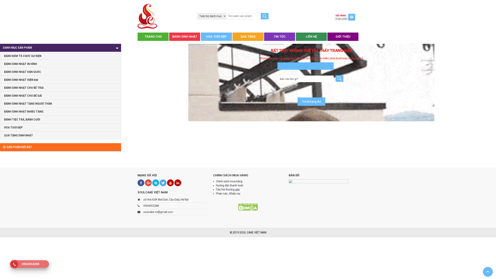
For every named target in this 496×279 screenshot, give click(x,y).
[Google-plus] (148, 182)
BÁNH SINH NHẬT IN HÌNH (20, 63)
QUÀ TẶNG (248, 36)
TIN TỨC (280, 36)
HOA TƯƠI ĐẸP (216, 36)
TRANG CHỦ (153, 36)
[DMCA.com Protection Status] (248, 206)
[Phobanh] (147, 16)
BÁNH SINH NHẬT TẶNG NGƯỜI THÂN (28, 103)
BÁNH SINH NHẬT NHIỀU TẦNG (23, 111)
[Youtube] (170, 182)
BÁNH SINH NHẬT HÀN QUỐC (22, 71)
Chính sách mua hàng (229, 181)
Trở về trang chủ (311, 101)
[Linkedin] (177, 182)
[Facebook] (141, 182)
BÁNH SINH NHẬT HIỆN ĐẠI (21, 79)
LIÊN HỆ (311, 36)
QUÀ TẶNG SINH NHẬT (18, 135)
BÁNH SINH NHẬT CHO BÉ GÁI (23, 95)
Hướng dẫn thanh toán (230, 185)
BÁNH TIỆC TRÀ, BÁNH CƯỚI (22, 119)
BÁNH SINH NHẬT (184, 36)
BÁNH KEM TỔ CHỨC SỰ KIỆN (22, 56)
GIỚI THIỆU (343, 36)
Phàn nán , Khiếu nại (228, 193)
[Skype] (155, 182)
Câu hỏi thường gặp (228, 189)
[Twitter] (163, 182)
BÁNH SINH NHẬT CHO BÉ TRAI (24, 87)
